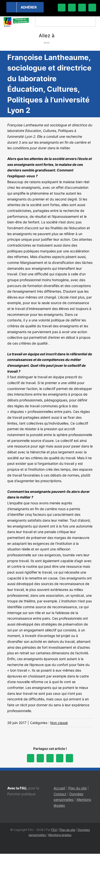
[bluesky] (72, 7)
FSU (54, 830)
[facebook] (62, 7)
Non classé (59, 723)
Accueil (59, 788)
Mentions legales (59, 835)
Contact (60, 794)
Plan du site (77, 788)
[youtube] (92, 7)
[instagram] (82, 7)
